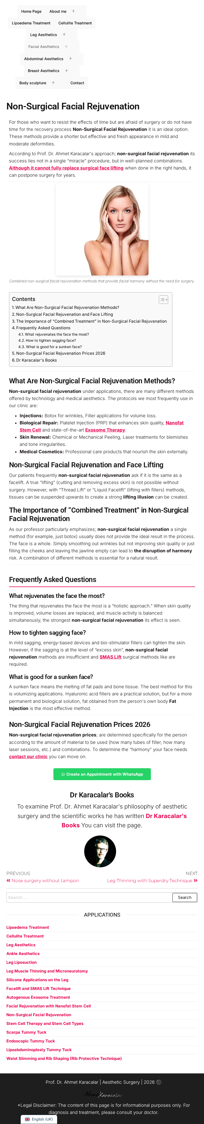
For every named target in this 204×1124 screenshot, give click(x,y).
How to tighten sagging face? (51, 340)
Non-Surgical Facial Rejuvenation (38, 1014)
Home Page (31, 11)
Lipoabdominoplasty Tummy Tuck (39, 1049)
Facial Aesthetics (43, 46)
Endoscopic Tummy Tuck (30, 1040)
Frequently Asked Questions (43, 327)
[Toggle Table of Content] (161, 299)
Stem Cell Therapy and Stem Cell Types (44, 1023)
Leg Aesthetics (43, 34)
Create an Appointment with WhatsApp (104, 774)
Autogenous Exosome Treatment (38, 997)
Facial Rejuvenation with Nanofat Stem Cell (48, 1006)
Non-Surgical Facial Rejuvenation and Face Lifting (64, 314)
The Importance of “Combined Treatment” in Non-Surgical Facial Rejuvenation (91, 321)
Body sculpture (32, 83)
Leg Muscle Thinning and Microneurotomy (47, 971)
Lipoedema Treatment (31, 23)
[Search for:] (102, 897)
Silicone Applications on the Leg (37, 979)
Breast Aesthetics (44, 70)
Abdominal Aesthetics (43, 58)
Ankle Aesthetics (23, 953)
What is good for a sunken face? (54, 347)
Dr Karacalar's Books (36, 360)
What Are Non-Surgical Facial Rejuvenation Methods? (67, 307)
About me (57, 11)
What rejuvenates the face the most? (57, 334)
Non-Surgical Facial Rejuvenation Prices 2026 (60, 353)
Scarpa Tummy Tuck (26, 1032)
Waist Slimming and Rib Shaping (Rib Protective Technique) (64, 1058)
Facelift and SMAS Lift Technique (38, 988)
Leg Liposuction (21, 962)
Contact (77, 83)
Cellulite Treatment (75, 23)
